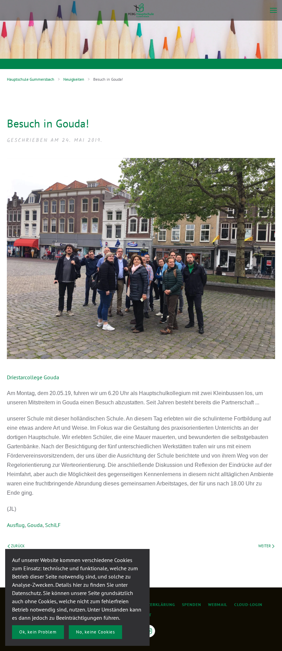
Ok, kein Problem (38, 632)
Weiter (264, 545)
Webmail (217, 604)
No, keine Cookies (95, 632)
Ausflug (16, 524)
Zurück (18, 545)
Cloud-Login (248, 604)
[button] (273, 10)
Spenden (191, 604)
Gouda (35, 524)
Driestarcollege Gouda (33, 377)
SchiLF (53, 524)
